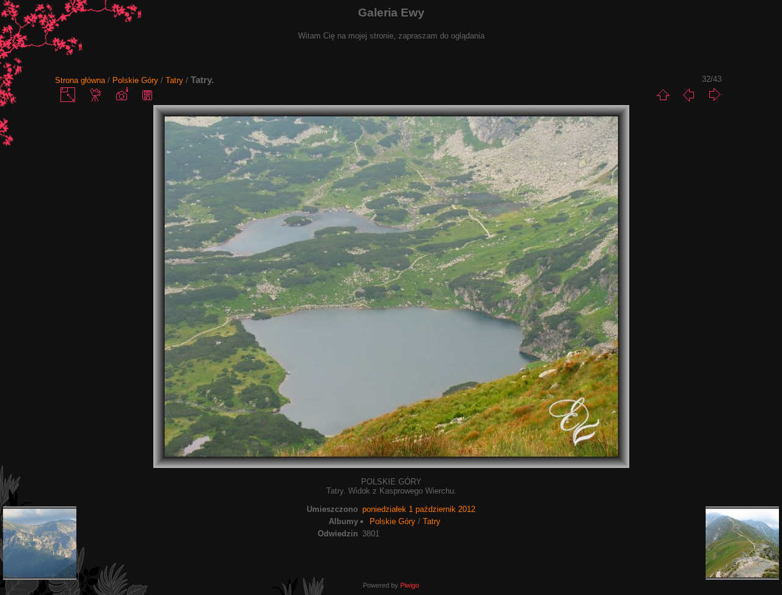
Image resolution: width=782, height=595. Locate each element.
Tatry (174, 80)
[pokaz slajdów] (96, 95)
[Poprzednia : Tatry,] (688, 95)
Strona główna (80, 80)
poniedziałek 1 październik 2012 (418, 509)
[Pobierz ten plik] (147, 95)
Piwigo (409, 585)
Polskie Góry (135, 80)
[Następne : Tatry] (714, 95)
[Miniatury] (663, 95)
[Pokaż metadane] (121, 95)
